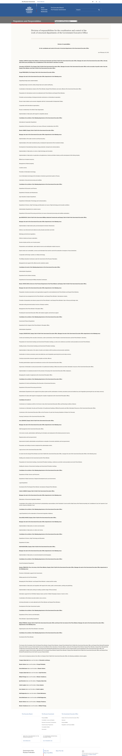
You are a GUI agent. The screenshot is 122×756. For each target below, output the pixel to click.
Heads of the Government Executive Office (70, 717)
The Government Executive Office (70, 714)
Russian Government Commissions (49, 722)
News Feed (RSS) (48, 752)
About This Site (59, 750)
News (42, 7)
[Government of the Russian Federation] (29, 9)
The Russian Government (28, 1)
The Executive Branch (57, 7)
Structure (63, 720)
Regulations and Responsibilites (68, 724)
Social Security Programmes (47, 724)
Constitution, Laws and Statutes (48, 720)
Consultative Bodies (46, 726)
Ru (99, 1)
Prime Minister (40, 1)
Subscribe (46, 750)
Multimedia (44, 11)
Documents (44, 729)
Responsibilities (45, 717)
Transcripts (44, 9)
